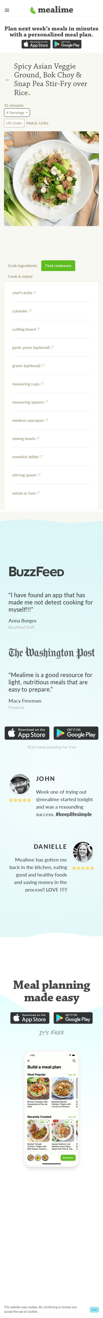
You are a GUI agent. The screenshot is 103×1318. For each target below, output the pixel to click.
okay (94, 1309)
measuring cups (26, 384)
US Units (14, 123)
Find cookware (58, 265)
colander (20, 311)
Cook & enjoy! (20, 276)
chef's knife (22, 292)
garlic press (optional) (31, 347)
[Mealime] (51, 10)
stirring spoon (24, 475)
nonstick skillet (25, 456)
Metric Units (37, 123)
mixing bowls (23, 438)
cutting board (24, 329)
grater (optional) (26, 365)
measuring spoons (28, 402)
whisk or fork (24, 493)
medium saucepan (28, 420)
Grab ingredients (22, 265)
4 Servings (15, 112)
